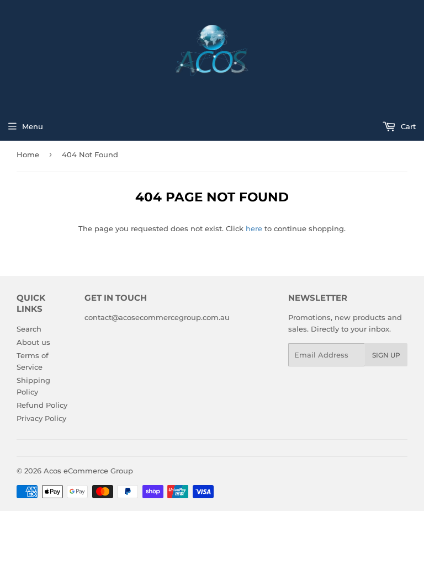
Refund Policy (42, 405)
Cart (407, 126)
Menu (32, 126)
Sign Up (386, 355)
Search (29, 328)
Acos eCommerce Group (88, 470)
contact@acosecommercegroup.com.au (157, 317)
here (254, 228)
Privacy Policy (41, 418)
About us (33, 342)
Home (28, 154)
